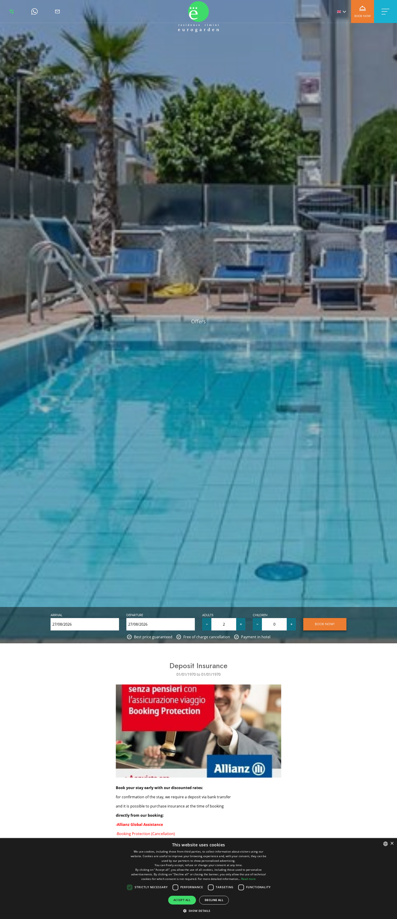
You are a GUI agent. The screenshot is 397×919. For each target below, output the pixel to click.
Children (260, 615)
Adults (207, 615)
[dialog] (198, 878)
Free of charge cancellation (206, 636)
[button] (198, 910)
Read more (248, 879)
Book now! (325, 624)
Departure (134, 615)
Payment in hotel (255, 636)
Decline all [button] (214, 900)
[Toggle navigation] (385, 11)
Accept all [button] (182, 900)
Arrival (56, 615)
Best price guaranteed (153, 636)
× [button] (392, 843)
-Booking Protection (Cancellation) (145, 833)
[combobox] (385, 844)
